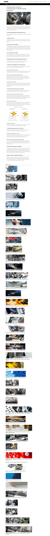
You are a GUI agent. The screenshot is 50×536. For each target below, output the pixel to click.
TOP (28, 1)
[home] (6, 1)
